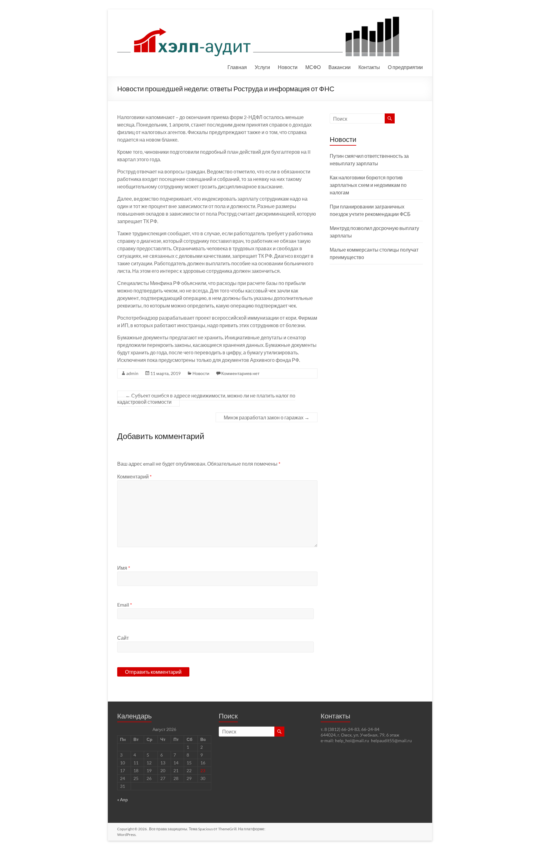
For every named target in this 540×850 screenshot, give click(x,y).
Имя (123, 568)
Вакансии (339, 67)
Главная (237, 67)
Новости (288, 67)
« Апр (122, 799)
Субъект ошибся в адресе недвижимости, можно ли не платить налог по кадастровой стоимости (206, 398)
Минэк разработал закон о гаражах (266, 417)
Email (124, 605)
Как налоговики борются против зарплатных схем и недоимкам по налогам (368, 184)
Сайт (123, 638)
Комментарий (134, 476)
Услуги (262, 67)
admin (132, 373)
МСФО (313, 67)
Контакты (369, 67)
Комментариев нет (240, 373)
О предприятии (405, 67)
